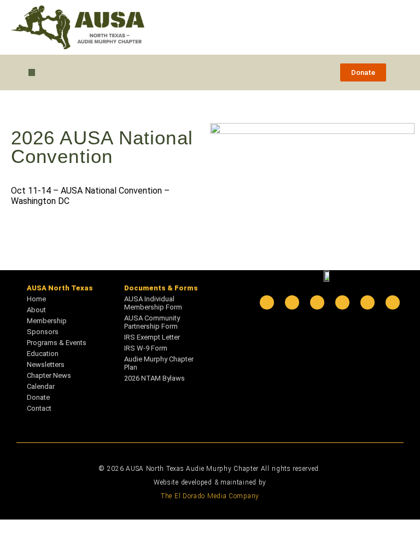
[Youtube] (342, 302)
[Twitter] (317, 302)
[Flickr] (367, 302)
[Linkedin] (267, 302)
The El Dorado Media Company (210, 496)
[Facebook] (292, 302)
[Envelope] (393, 302)
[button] (32, 72)
